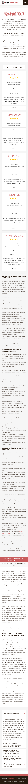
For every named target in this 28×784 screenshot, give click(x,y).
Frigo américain (11, 778)
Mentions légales (7, 781)
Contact (15, 781)
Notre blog (21, 781)
